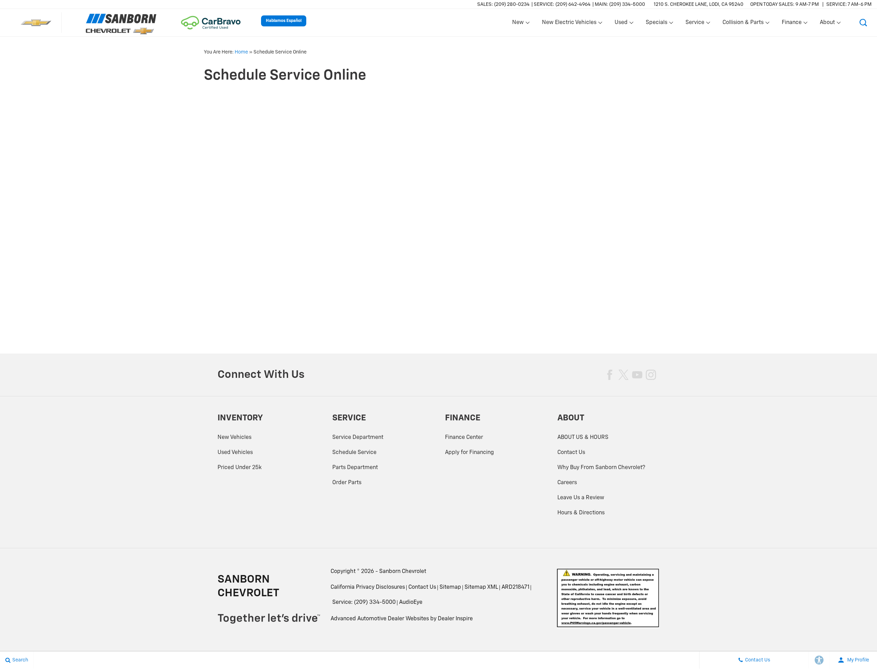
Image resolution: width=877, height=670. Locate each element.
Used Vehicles (235, 452)
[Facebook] (610, 375)
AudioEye (410, 602)
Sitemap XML (481, 587)
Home (241, 52)
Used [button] (621, 24)
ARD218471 (515, 587)
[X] (623, 375)
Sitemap (450, 587)
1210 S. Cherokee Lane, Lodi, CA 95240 (698, 4)
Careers (567, 483)
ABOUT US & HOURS (582, 437)
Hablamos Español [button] (283, 21)
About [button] (827, 24)
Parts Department (355, 467)
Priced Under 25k (240, 467)
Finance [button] (791, 24)
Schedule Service (354, 452)
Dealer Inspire (455, 619)
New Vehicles (234, 437)
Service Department (357, 437)
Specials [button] (656, 24)
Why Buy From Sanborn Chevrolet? (601, 467)
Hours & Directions (581, 513)
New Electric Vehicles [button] (569, 24)
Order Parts (346, 483)
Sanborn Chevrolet (402, 571)
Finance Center (464, 437)
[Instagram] (651, 375)
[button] (863, 22)
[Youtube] (637, 375)
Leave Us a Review (580, 498)
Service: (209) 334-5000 (364, 602)
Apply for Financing (469, 452)
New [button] (519, 24)
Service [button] (694, 24)
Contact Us (571, 452)
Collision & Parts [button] (743, 24)
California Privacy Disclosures (368, 587)
